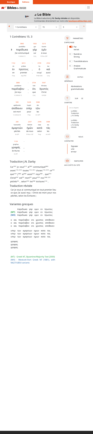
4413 (23, 63)
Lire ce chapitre (74, 108)
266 (17, 122)
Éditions (25, 2)
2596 (39, 122)
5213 (44, 44)
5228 (29, 102)
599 (17, 102)
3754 (34, 83)
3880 (18, 83)
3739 (39, 63)
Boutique (11, 2)
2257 (30, 122)
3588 (38, 102)
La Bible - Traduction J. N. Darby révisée (75, 123)
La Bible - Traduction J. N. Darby (75, 113)
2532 (48, 63)
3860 (22, 44)
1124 (16, 141)
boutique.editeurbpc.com (80, 21)
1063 (35, 44)
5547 (44, 83)
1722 (13, 63)
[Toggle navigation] (88, 7)
